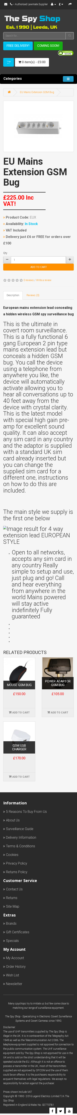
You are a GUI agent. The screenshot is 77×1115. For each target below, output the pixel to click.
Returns (11, 898)
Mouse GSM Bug (19, 685)
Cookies (12, 855)
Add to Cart (38, 267)
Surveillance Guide (19, 829)
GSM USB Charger (19, 747)
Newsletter (14, 984)
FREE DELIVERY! (18, 46)
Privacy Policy (16, 863)
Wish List (12, 975)
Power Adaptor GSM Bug (58, 683)
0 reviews (29, 280)
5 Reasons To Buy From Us (26, 812)
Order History (16, 967)
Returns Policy (16, 872)
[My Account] (53, 4)
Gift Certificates (17, 932)
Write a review (43, 280)
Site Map (12, 906)
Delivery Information (21, 837)
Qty (5, 253)
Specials (12, 941)
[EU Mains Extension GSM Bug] (38, 126)
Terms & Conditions (20, 846)
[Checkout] (70, 4)
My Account (15, 958)
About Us (13, 820)
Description (13, 295)
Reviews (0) (33, 295)
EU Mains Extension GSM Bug (37, 92)
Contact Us (14, 889)
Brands (11, 923)
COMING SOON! (48, 46)
